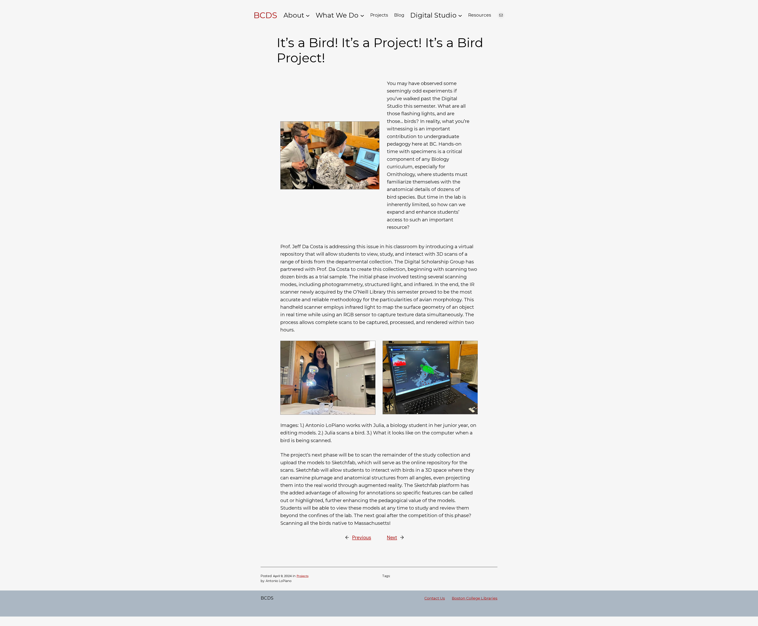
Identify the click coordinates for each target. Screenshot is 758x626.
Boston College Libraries (474, 598)
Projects (303, 576)
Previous (361, 537)
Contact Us (434, 598)
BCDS (265, 15)
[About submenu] (308, 15)
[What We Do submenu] (362, 15)
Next (392, 537)
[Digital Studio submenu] (460, 15)
